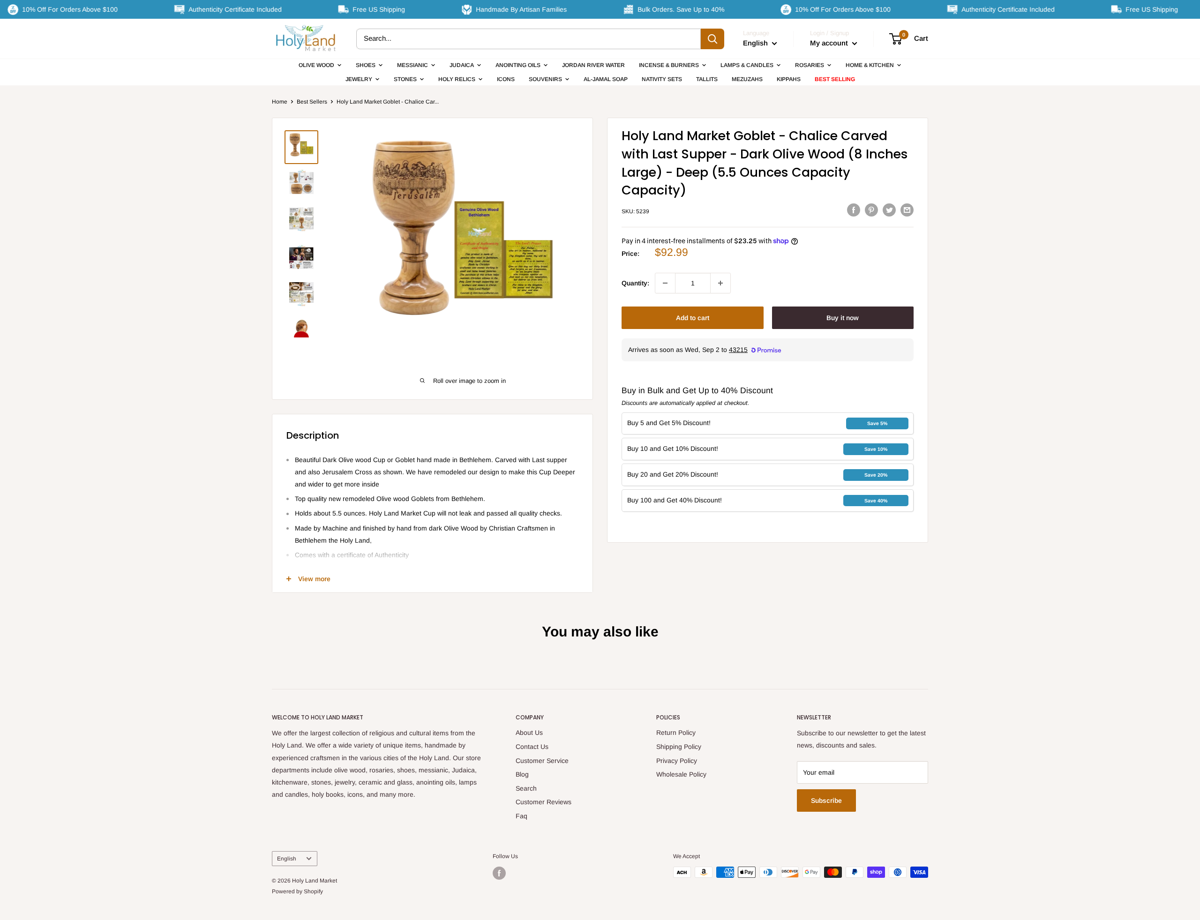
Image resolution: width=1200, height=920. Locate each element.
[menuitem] (320, 65)
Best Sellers (312, 101)
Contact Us (532, 746)
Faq (521, 816)
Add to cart (692, 318)
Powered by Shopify (297, 891)
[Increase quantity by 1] (720, 283)
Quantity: (635, 283)
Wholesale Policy (681, 774)
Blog (522, 774)
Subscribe (826, 800)
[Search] (712, 39)
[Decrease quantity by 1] (665, 283)
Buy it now (842, 318)
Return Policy (676, 732)
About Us (529, 732)
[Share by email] (907, 210)
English (286, 858)
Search (526, 788)
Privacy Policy (676, 760)
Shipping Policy (678, 746)
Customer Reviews (543, 802)
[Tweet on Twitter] (889, 210)
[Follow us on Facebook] (499, 873)
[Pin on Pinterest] (871, 210)
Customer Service (542, 760)
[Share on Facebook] (853, 210)
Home (279, 101)
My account (830, 43)
